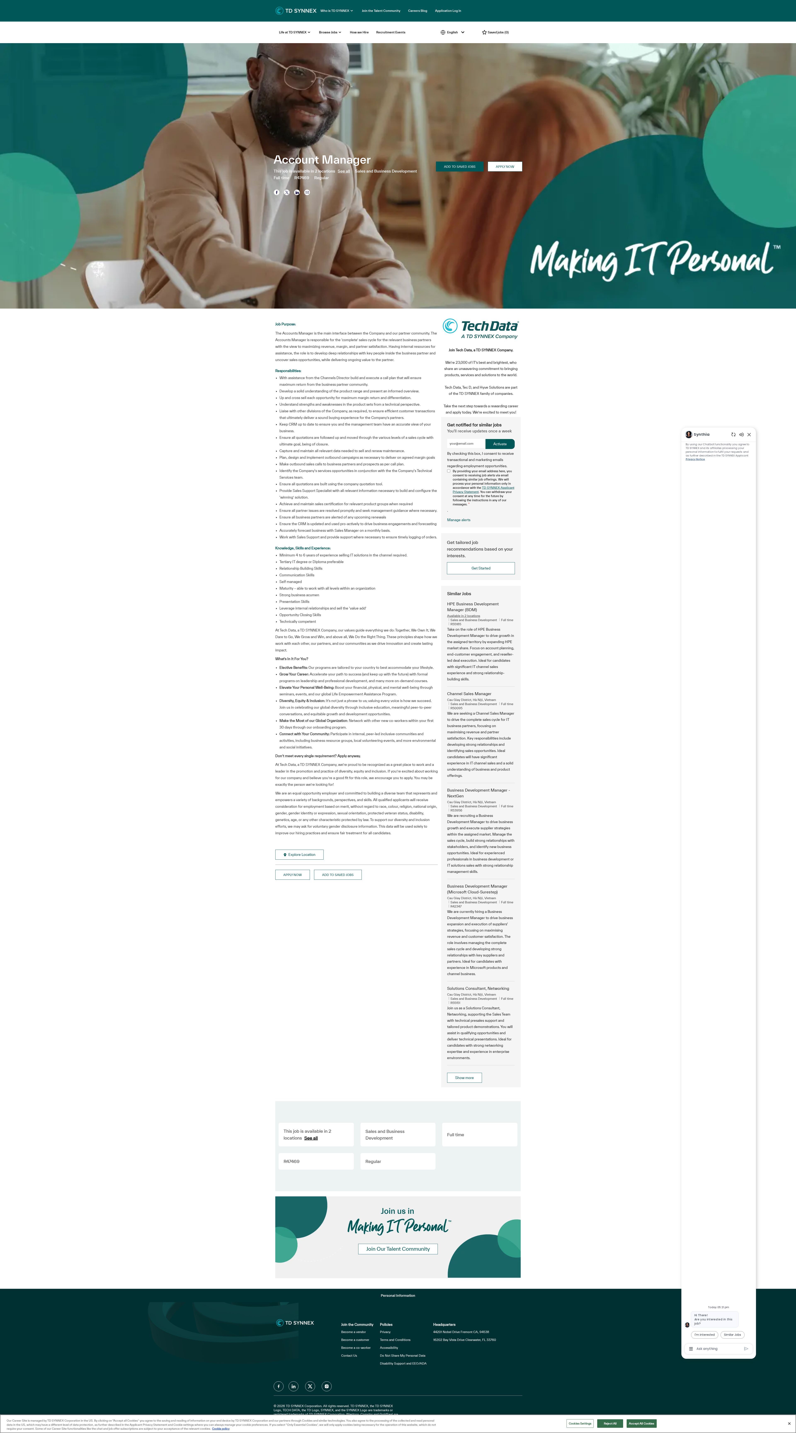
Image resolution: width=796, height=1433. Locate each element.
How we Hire (359, 32)
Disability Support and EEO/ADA (403, 1363)
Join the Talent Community (381, 10)
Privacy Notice (695, 459)
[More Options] (691, 1348)
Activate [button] (500, 444)
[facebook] (279, 1386)
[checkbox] (460, 167)
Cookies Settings (580, 1423)
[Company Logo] (296, 10)
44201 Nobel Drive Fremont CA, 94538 (461, 1332)
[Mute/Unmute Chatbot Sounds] (741, 434)
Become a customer (355, 1340)
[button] (505, 167)
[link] (458, 520)
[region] (718, 891)
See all (344, 171)
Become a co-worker (356, 1347)
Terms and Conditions (395, 1340)
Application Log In (448, 10)
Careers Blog (417, 10)
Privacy (385, 1332)
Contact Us (349, 1355)
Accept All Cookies (641, 1423)
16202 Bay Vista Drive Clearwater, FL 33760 (464, 1340)
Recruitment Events (390, 32)
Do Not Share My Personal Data (402, 1355)
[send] (746, 1348)
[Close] (789, 1423)
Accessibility (389, 1347)
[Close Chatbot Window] (749, 434)
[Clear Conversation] (733, 434)
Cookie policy (220, 1428)
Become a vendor (353, 1332)
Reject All (610, 1423)
